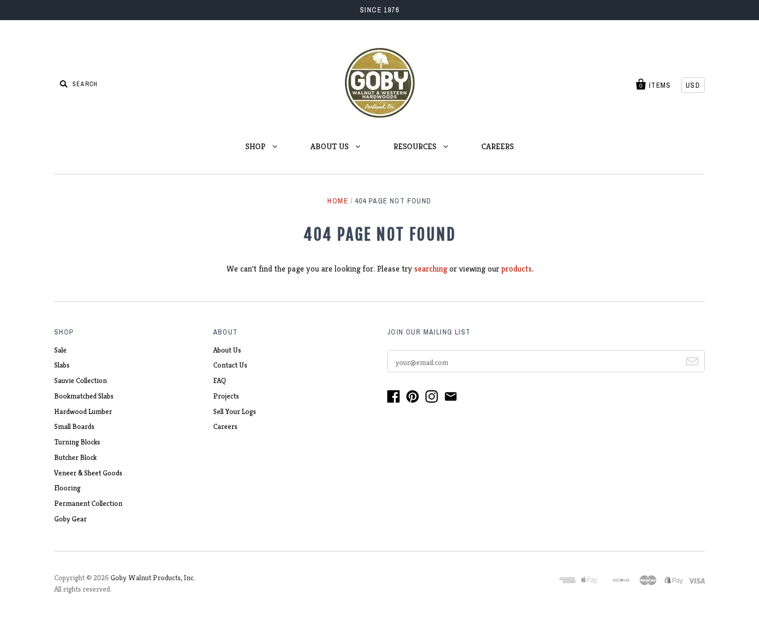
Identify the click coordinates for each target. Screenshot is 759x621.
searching (430, 268)
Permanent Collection (88, 503)
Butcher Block (75, 457)
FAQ (219, 380)
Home (337, 200)
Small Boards (74, 426)
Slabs (62, 365)
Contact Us (230, 365)
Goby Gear (70, 518)
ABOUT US (330, 146)
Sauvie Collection (80, 380)
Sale (60, 350)
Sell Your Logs (234, 411)
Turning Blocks (77, 442)
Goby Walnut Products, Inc (152, 577)
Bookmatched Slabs (84, 396)
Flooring (67, 487)
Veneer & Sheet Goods (88, 472)
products (516, 268)
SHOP (256, 146)
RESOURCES (415, 146)
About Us (227, 350)
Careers (225, 426)
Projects (226, 396)
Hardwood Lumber (83, 411)
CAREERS (497, 146)
